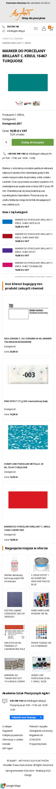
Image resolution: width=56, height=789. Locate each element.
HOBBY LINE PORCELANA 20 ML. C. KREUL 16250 (40, 678)
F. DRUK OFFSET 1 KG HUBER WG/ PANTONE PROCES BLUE (40, 580)
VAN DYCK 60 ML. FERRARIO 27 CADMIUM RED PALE (14, 645)
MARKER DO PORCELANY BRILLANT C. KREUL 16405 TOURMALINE (34, 264)
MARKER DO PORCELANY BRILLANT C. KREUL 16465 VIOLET (34, 250)
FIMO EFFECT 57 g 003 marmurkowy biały (26, 401)
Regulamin (7, 730)
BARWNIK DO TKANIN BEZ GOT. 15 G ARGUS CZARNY (14, 678)
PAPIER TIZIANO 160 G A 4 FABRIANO (41, 644)
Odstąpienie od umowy (41, 730)
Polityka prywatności (12, 735)
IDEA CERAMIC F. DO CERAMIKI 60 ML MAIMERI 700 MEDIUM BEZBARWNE (28, 340)
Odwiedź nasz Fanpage (24, 717)
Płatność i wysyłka (38, 726)
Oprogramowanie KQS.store (19, 770)
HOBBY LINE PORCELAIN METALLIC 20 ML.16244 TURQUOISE (23, 465)
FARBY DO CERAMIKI (12, 38)
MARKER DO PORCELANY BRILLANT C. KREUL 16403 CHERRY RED (27, 528)
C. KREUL (20, 114)
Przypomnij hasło (38, 743)
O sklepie (7, 726)
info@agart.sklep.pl (16, 30)
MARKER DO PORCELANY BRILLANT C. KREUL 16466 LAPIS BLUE (34, 221)
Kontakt (6, 743)
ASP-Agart (7, 748)
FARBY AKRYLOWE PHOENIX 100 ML (40, 612)
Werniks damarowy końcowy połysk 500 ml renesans (14, 578)
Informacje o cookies (12, 739)
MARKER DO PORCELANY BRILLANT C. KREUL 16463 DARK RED (34, 236)
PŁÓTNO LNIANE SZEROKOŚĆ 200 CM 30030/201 (14, 613)
